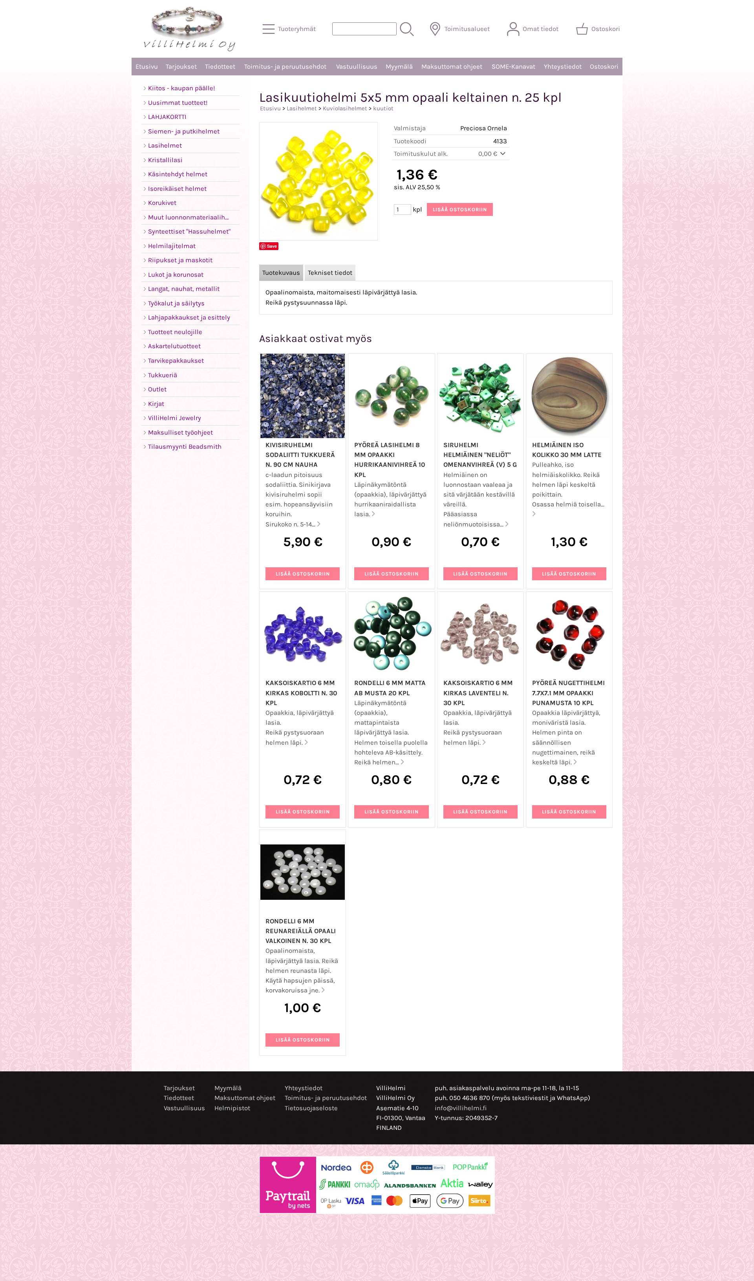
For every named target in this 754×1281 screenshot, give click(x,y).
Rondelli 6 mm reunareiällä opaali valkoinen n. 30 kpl (300, 931)
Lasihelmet (302, 108)
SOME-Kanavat (513, 66)
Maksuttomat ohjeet (451, 66)
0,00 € (488, 153)
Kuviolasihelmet (345, 108)
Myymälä (399, 66)
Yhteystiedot (563, 66)
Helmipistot (232, 1108)
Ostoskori (604, 66)
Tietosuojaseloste (311, 1108)
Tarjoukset (181, 66)
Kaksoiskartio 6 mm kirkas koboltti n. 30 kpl (301, 692)
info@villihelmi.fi (461, 1108)
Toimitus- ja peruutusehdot (285, 66)
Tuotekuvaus (281, 272)
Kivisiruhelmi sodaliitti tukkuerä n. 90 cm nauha (300, 454)
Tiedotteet (220, 66)
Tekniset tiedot (330, 272)
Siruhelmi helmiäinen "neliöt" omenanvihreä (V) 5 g (480, 454)
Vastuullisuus (356, 66)
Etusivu (146, 66)
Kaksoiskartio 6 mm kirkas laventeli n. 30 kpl (478, 692)
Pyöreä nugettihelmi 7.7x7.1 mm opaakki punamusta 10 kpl (568, 692)
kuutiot (383, 108)
